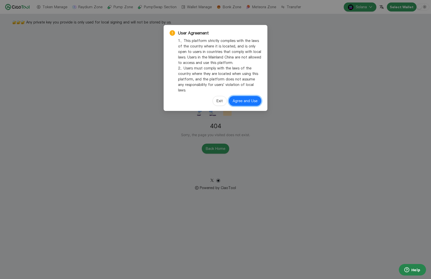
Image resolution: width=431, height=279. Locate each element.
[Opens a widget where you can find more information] (412, 270)
